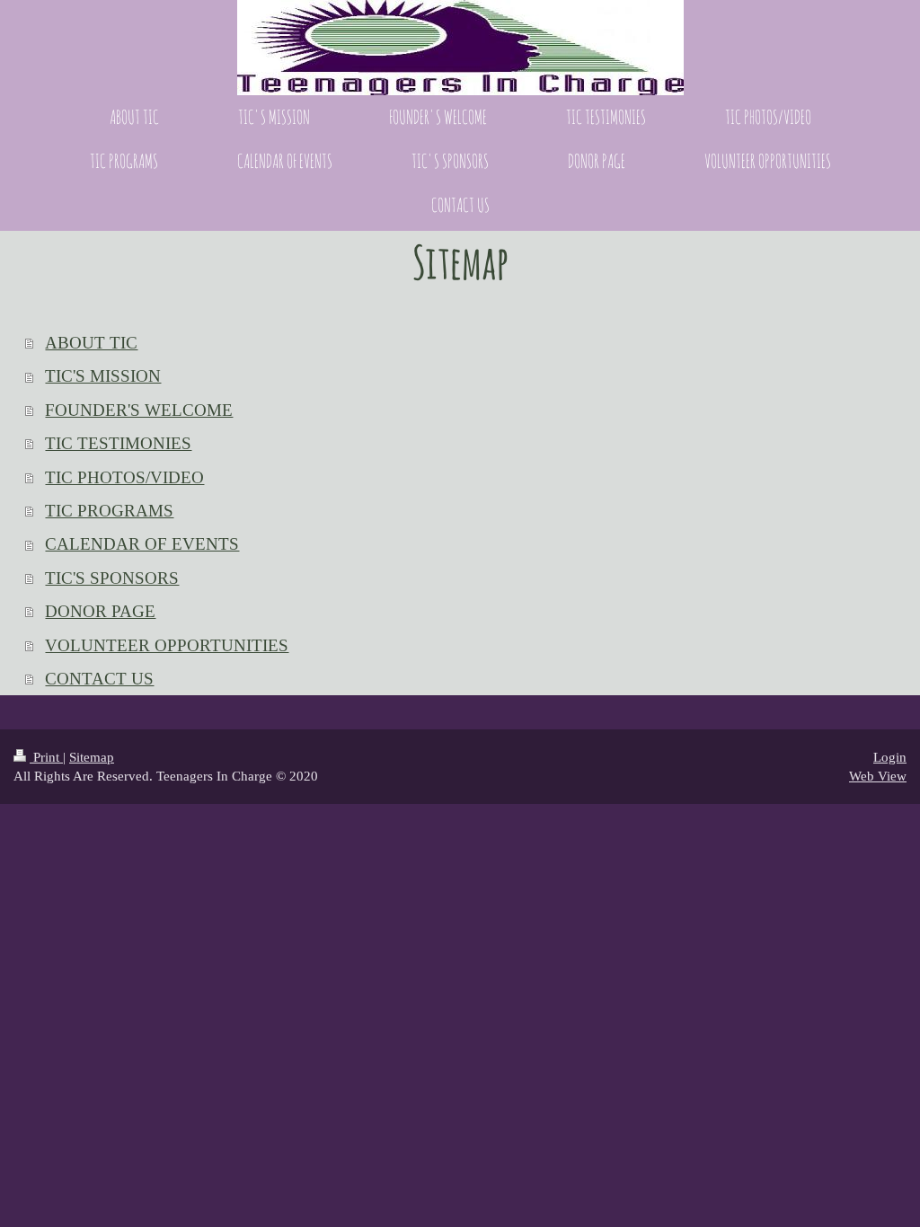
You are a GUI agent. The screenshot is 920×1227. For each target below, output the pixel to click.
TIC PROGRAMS (109, 510)
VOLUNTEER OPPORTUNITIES (166, 645)
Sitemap (91, 756)
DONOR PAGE (100, 611)
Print (46, 756)
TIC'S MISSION (103, 375)
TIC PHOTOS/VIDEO (124, 477)
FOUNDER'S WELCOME (139, 410)
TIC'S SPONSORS (112, 578)
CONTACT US (99, 678)
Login (890, 756)
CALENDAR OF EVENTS (142, 543)
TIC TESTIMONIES (118, 443)
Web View (878, 775)
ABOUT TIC (91, 342)
